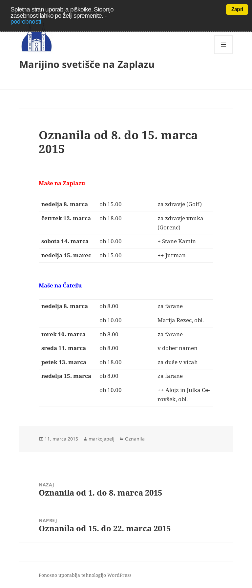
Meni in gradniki (224, 53)
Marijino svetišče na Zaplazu (87, 64)
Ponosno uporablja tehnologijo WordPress (85, 575)
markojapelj (102, 439)
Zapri (237, 9)
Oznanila (135, 439)
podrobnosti (25, 21)
